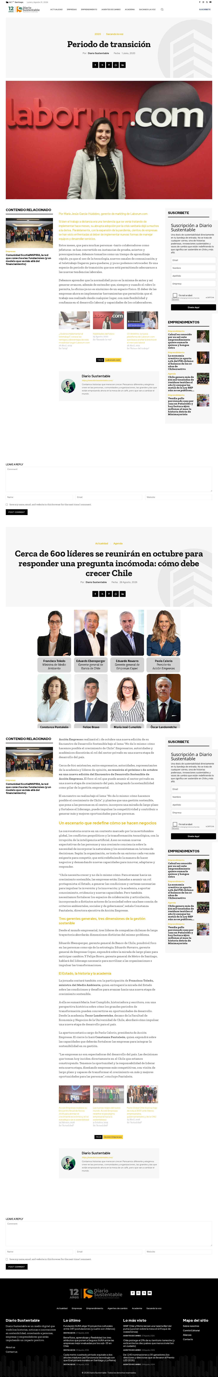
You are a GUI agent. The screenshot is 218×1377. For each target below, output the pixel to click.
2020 (98, 34)
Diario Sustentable (98, 53)
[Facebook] (200, 2)
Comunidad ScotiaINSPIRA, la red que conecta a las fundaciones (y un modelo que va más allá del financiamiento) (28, 259)
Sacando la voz (114, 34)
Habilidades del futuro (103, 333)
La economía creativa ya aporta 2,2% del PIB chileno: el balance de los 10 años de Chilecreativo (181, 362)
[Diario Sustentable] (70, 386)
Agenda (172, 374)
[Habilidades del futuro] (108, 320)
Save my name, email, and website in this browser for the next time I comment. (50, 504)
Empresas (10, 251)
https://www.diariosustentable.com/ (97, 380)
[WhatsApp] (116, 65)
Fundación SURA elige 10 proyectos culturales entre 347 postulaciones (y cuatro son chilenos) (89, 1327)
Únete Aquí (193, 307)
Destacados (69, 1333)
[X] (207, 2)
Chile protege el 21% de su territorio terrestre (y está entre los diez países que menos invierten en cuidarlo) (149, 1343)
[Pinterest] (109, 65)
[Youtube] (210, 2)
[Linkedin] (123, 65)
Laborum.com (113, 360)
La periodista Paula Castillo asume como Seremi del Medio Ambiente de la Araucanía (55, 444)
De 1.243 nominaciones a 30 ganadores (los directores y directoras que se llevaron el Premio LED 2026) (148, 1357)
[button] (162, 9)
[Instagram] (203, 2)
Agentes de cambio (132, 1336)
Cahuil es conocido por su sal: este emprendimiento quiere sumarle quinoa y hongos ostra (180, 341)
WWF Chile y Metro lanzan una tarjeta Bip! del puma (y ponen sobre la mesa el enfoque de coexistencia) (147, 1328)
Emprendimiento (176, 331)
